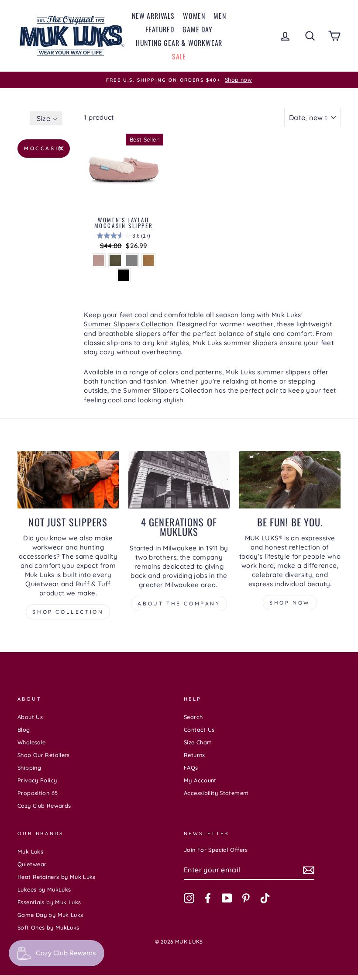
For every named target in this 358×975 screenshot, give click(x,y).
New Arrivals (153, 15)
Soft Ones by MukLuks (48, 927)
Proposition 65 (37, 792)
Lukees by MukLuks (44, 889)
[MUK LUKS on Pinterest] (246, 898)
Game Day (197, 29)
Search (193, 716)
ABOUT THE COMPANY (179, 603)
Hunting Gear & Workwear (179, 43)
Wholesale (31, 742)
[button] (46, 118)
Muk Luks (30, 851)
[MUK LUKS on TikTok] (265, 898)
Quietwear (31, 864)
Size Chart (198, 742)
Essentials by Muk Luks (49, 902)
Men (219, 15)
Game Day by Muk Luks (50, 914)
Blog (23, 729)
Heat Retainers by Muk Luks (56, 876)
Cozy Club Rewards (44, 805)
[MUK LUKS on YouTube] (227, 898)
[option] (179, 80)
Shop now (289, 602)
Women (194, 15)
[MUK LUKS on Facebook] (208, 898)
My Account (200, 780)
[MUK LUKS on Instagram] (189, 898)
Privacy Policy (37, 780)
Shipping (29, 767)
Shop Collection (67, 612)
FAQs (191, 767)
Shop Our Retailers (43, 754)
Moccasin (44, 148)
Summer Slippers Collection (128, 324)
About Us (30, 716)
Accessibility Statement (216, 792)
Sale (179, 56)
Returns (194, 754)
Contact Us (199, 729)
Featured (159, 29)
